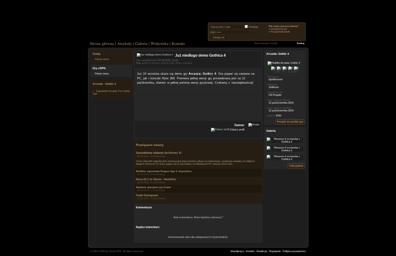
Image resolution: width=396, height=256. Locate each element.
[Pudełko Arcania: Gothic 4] (283, 62)
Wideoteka (159, 43)
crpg (172, 63)
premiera (187, 63)
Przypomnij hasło (280, 31)
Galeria (141, 43)
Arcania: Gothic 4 (202, 73)
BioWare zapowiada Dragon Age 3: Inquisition (164, 171)
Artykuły (124, 43)
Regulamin (275, 251)
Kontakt (178, 43)
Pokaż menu (102, 59)
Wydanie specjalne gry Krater (153, 187)
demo (179, 63)
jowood (164, 63)
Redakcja (261, 251)
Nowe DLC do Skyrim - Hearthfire (156, 179)
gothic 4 (146, 63)
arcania (156, 63)
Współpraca (237, 251)
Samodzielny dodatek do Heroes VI (158, 152)
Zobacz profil (237, 129)
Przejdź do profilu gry (290, 121)
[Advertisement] (198, 98)
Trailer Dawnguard (147, 195)
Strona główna (102, 43)
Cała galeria (296, 165)
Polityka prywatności (294, 251)
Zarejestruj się (279, 29)
